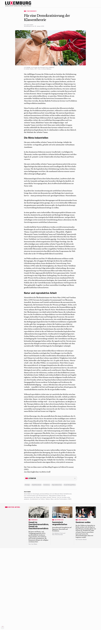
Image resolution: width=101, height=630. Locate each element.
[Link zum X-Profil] (85, 3)
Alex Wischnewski (57, 534)
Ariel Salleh (30, 24)
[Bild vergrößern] (50, 47)
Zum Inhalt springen (96, 1)
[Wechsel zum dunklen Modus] (91, 3)
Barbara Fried (59, 533)
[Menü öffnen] (94, 3)
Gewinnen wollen (83, 522)
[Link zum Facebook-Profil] (88, 3)
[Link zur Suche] (81, 3)
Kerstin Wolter (82, 539)
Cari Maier (34, 544)
